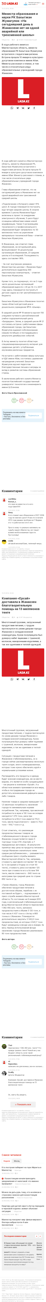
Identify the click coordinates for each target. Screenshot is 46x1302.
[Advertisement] (23, 134)
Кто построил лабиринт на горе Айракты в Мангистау (21, 1168)
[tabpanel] (23, 1197)
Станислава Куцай (30, 40)
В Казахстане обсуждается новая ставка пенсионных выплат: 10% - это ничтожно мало (20, 1245)
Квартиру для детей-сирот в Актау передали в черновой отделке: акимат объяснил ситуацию (23, 1208)
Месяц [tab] (17, 1161)
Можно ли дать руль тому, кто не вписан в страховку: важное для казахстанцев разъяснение (21, 1195)
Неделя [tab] (7, 1161)
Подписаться (33, 415)
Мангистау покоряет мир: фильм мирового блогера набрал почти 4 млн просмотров (22, 1222)
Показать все (23, 1104)
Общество (6, 40)
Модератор (27, 617)
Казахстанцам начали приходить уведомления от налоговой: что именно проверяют (20, 1181)
